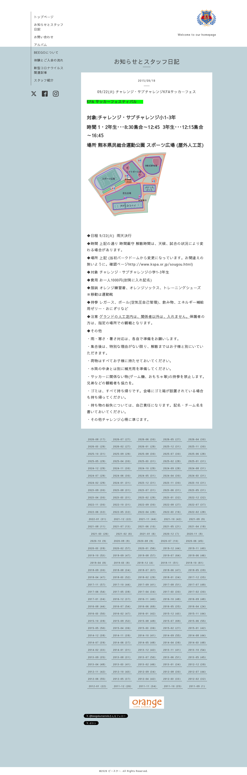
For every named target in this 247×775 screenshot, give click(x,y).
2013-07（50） (147, 657)
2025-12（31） (172, 446)
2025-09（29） (122, 453)
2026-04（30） (197, 439)
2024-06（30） (122, 475)
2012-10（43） (122, 671)
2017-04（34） (147, 591)
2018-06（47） (172, 570)
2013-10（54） (197, 649)
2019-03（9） (122, 562)
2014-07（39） (97, 642)
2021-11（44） (148, 519)
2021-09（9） (197, 519)
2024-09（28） (172, 468)
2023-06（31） (172, 490)
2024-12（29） (97, 468)
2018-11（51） (170, 562)
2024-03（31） (197, 475)
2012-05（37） (122, 678)
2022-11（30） (97, 504)
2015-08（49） (147, 620)
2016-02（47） (122, 613)
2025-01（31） (197, 461)
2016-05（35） (172, 606)
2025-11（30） (197, 446)
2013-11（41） (172, 649)
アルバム (40, 44)
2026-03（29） (97, 446)
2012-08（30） (172, 671)
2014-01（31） (122, 649)
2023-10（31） (197, 482)
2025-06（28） (197, 453)
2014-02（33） (97, 649)
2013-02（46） (147, 664)
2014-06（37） (122, 642)
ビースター (114, 770)
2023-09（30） (97, 490)
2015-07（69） (172, 620)
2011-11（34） (148, 686)
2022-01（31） (98, 519)
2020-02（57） (122, 548)
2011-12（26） (123, 686)
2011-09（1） (197, 686)
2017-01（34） (97, 599)
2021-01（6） (148, 533)
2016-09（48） (197, 599)
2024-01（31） (122, 482)
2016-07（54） (122, 606)
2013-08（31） (122, 657)
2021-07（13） (122, 526)
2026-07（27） (122, 439)
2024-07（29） (97, 475)
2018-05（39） (197, 570)
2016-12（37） (122, 599)
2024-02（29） (97, 482)
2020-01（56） (147, 548)
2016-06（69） (147, 606)
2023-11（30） (172, 482)
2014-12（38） (97, 635)
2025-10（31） (97, 453)
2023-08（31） (122, 490)
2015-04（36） (122, 628)
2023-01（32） (172, 497)
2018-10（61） (195, 562)
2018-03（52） (122, 577)
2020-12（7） (171, 533)
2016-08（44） (97, 606)
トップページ (44, 17)
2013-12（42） (147, 649)
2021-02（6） (124, 533)
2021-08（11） (97, 526)
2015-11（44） (197, 613)
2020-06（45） (195, 540)
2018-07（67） (147, 570)
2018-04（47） (97, 577)
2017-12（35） (197, 577)
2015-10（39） (97, 620)
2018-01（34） (172, 577)
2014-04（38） (172, 642)
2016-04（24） (197, 606)
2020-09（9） (122, 540)
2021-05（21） (172, 526)
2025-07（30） (172, 453)
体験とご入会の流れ (48, 60)
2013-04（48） (97, 664)
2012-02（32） (197, 678)
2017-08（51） (172, 584)
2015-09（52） (122, 620)
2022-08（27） (172, 504)
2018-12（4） (146, 562)
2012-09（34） (147, 671)
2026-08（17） (97, 439)
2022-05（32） (122, 511)
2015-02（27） (172, 628)
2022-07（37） (197, 504)
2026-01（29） (147, 446)
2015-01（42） (197, 628)
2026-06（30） (147, 439)
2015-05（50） (97, 628)
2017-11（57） (97, 584)
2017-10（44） (122, 584)
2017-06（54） (97, 591)
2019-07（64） (172, 555)
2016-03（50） (97, 613)
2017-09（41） (147, 584)
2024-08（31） (197, 468)
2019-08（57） (147, 555)
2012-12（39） (197, 664)
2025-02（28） (172, 461)
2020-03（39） (97, 548)
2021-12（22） (123, 519)
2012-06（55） (97, 678)
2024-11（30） (122, 468)
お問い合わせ (44, 37)
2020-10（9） (98, 540)
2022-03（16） (172, 511)
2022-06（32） (97, 511)
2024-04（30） (172, 475)
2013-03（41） (122, 664)
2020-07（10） (170, 540)
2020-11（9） (195, 533)
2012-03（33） (172, 678)
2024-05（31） (147, 475)
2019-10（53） (97, 555)
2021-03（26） (100, 533)
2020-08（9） (146, 540)
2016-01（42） (147, 613)
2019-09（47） (122, 555)
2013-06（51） (172, 657)
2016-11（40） (147, 599)
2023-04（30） (97, 497)
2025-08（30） (147, 453)
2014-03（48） (197, 642)
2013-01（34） (172, 664)
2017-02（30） (197, 591)
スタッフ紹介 (44, 80)
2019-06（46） (197, 555)
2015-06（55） (197, 620)
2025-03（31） (147, 461)
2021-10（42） (173, 519)
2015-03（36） (147, 628)
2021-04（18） (197, 526)
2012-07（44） (197, 671)
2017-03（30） (172, 591)
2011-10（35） (173, 686)
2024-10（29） (147, 468)
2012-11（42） (97, 671)
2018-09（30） (97, 570)
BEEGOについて (46, 52)
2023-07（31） (147, 490)
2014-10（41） (147, 635)
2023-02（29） (147, 497)
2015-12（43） (172, 613)
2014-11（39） (122, 635)
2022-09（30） (147, 504)
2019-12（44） (172, 548)
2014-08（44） (197, 635)
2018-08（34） (122, 570)
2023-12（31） (147, 482)
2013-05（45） (197, 657)
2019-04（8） (98, 562)
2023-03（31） (122, 497)
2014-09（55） (172, 635)
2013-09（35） (97, 657)
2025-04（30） (122, 461)
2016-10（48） (172, 599)
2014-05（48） (147, 642)
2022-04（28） (147, 511)
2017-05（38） (122, 591)
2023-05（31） (197, 490)
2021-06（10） (147, 526)
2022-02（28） (197, 511)
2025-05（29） (97, 461)
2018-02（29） (147, 577)
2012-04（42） (147, 678)
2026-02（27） (122, 446)
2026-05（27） (172, 439)
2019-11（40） (197, 548)
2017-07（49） (197, 584)
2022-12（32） (197, 497)
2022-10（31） (122, 504)
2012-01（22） (98, 686)
